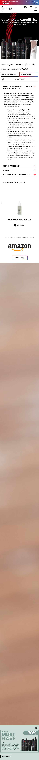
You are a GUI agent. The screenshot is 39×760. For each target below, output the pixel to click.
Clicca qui (5, 3)
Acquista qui (27, 74)
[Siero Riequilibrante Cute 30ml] (19, 203)
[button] (37, 203)
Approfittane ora (6, 756)
